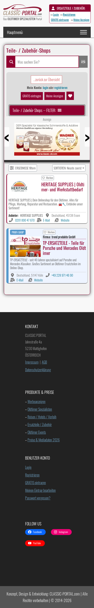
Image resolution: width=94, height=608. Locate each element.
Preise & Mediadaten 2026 (44, 440)
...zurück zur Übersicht (46, 79)
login (45, 87)
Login (56, 14)
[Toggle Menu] (83, 32)
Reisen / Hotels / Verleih (42, 417)
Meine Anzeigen (81, 20)
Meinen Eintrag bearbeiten (40, 490)
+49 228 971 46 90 (62, 275)
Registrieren (69, 14)
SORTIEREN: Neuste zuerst (68, 168)
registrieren (60, 87)
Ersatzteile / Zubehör (40, 424)
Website (65, 220)
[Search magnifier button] (10, 62)
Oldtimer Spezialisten (40, 409)
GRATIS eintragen (60, 20)
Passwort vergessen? (37, 498)
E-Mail (46, 220)
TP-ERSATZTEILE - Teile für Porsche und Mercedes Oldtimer (64, 248)
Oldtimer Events (37, 432)
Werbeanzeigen (36, 401)
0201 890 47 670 (25, 220)
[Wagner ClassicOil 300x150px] (47, 141)
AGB (44, 362)
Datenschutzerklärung (38, 369)
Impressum (31, 362)
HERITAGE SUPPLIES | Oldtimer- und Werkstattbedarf (62, 187)
